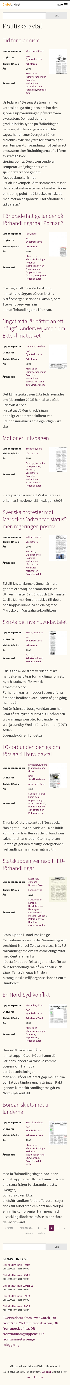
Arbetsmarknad (34, 658)
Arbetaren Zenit (36, 784)
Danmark (30, 1034)
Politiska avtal (33, 278)
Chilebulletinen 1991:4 (16, 1265)
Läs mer (46, 1371)
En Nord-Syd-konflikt (26, 994)
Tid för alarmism (21, 40)
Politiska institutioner (32, 81)
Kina (42, 1154)
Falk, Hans (31, 233)
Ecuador (42, 915)
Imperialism (38, 384)
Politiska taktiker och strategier (37, 808)
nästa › (29, 1233)
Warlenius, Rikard (35, 51)
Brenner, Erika (35, 885)
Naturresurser (33, 482)
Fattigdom (40, 275)
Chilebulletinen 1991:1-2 (18, 1285)
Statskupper (35, 899)
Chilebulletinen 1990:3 (16, 1306)
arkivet (11, 4)
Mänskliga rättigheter (32, 569)
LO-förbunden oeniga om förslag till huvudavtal (31, 750)
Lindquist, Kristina (35, 346)
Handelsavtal (35, 906)
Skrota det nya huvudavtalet (35, 622)
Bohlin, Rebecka (34, 632)
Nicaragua (33, 909)
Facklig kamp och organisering (37, 797)
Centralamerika (36, 925)
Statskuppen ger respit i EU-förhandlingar (34, 864)
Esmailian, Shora (34, 1122)
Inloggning (11, 1344)
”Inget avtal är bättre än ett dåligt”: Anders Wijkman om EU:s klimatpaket (34, 328)
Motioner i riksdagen (26, 438)
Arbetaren (31, 63)
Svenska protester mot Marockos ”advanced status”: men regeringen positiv (35, 519)
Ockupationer (33, 466)
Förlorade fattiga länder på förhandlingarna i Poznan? (33, 219)
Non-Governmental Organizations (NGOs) (35, 270)
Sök (57, 15)
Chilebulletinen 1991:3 (16, 1275)
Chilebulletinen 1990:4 (16, 1296)
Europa (29, 381)
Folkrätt (30, 469)
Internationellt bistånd (35, 914)
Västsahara (32, 453)
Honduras (33, 922)
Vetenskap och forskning (34, 88)
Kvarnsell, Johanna (33, 880)
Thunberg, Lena (34, 448)
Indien (29, 1164)
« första (9, 1227)
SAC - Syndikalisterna (34, 57)
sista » (41, 1233)
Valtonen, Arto (33, 537)
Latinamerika (35, 889)
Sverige (30, 463)
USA (28, 1157)
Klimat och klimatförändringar (36, 75)
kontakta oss (35, 1377)
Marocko (40, 463)
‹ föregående (25, 1227)
